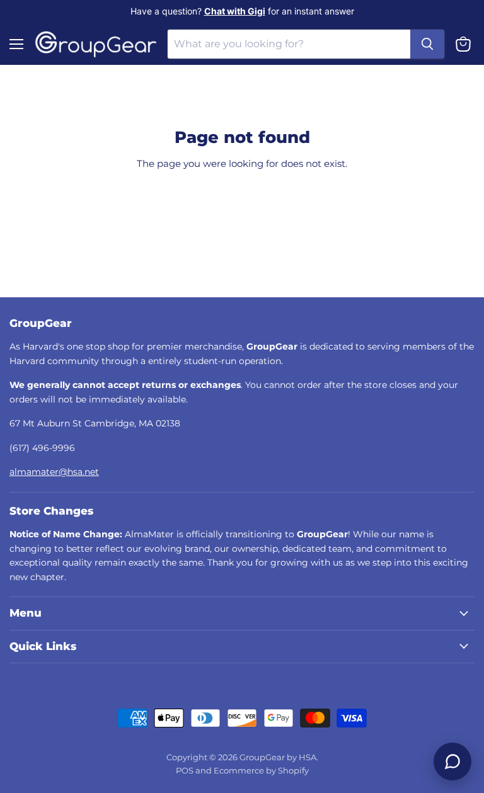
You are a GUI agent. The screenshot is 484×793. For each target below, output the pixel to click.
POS (184, 770)
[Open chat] (452, 761)
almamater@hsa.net (54, 471)
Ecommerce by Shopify (261, 770)
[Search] (427, 44)
